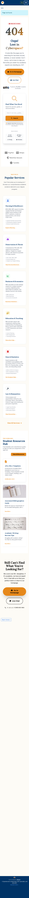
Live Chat (15, 80)
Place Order (19, 135)
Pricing (10, 139)
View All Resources (18, 454)
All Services (10, 135)
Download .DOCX (10, 479)
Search (15, 118)
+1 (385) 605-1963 (19, 607)
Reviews (20, 139)
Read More (7, 511)
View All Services (13, 423)
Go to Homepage (16, 72)
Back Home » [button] (6, 620)
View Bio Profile (14, 884)
